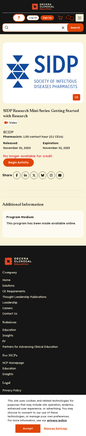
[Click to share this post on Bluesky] (42, 175)
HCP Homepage (13, 362)
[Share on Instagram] (51, 175)
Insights (7, 335)
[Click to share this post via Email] (60, 175)
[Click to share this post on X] (34, 175)
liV (4, 341)
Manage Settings (55, 428)
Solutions (8, 285)
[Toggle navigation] (80, 17)
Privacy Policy (11, 390)
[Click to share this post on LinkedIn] (25, 175)
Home (6, 280)
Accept (28, 428)
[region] (43, 415)
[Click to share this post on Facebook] (17, 175)
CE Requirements (13, 291)
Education (9, 329)
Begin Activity (18, 162)
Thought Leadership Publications (24, 297)
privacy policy (57, 420)
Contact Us (9, 313)
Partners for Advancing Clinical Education (30, 346)
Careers (7, 308)
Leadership (9, 302)
